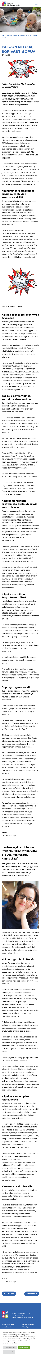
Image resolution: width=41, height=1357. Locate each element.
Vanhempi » (32, 1294)
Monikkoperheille (8, 1324)
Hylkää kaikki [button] (9, 1352)
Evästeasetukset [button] (10, 1347)
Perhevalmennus (28, 1324)
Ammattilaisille (7, 1327)
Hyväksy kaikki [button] (24, 1347)
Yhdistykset (26, 1327)
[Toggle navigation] (36, 3)
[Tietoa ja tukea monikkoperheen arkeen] (11, 3)
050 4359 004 (17, 1315)
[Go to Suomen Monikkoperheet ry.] (3, 35)
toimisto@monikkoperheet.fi (22, 1317)
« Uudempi (9, 1294)
